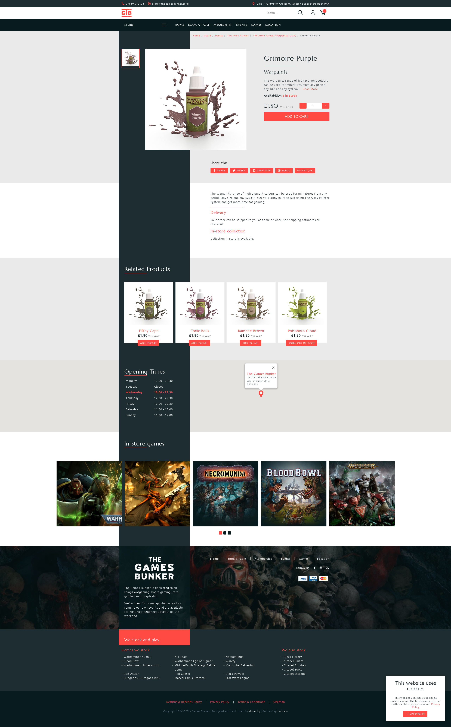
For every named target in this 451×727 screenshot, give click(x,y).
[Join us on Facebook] (315, 568)
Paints (219, 35)
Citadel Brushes (295, 665)
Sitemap (279, 701)
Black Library (293, 656)
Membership (223, 25)
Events (241, 25)
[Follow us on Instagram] (321, 568)
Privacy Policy (219, 701)
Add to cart (296, 116)
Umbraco (282, 711)
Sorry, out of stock (301, 343)
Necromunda (234, 656)
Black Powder (235, 673)
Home (179, 25)
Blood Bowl (132, 661)
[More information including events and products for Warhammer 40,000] (89, 493)
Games (256, 25)
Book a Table (199, 25)
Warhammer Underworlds (142, 665)
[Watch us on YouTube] (327, 568)
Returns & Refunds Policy (184, 701)
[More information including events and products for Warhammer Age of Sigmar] (362, 493)
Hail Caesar (182, 673)
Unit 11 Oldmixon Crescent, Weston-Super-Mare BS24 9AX (293, 3)
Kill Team (181, 656)
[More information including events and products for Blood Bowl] (293, 493)
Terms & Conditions (251, 701)
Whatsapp (263, 170)
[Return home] (145, 13)
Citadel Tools (293, 669)
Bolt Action (131, 673)
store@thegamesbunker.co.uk (170, 3)
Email (285, 170)
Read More (310, 89)
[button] (220, 533)
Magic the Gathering (240, 665)
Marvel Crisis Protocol (190, 677)
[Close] (273, 368)
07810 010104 (135, 3)
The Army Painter (238, 35)
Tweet (240, 170)
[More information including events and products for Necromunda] (225, 493)
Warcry (231, 661)
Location (273, 25)
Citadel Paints (293, 661)
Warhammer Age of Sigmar (194, 661)
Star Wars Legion (238, 677)
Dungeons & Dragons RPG (142, 677)
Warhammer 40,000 (138, 656)
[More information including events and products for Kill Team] (157, 493)
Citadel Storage (295, 673)
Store (207, 35)
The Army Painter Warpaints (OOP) (274, 35)
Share (220, 170)
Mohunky (254, 711)
